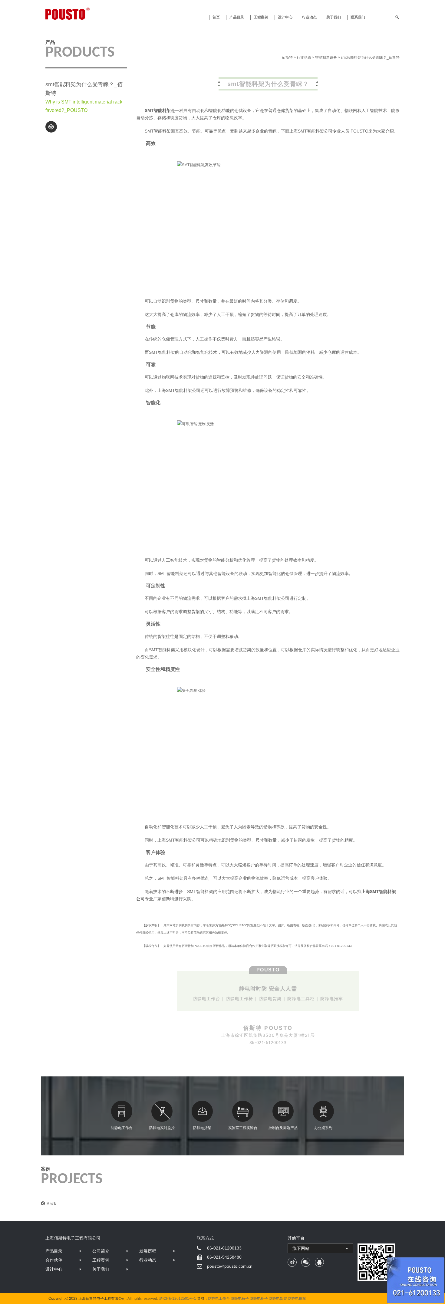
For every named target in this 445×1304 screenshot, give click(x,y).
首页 (216, 17)
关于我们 (333, 17)
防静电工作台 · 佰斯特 (89, 14)
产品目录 (53, 1251)
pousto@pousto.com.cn (229, 1266)
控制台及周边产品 (283, 1128)
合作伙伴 (53, 1260)
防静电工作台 (122, 1128)
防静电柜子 (259, 1298)
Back (50, 1203)
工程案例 (261, 17)
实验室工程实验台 (242, 1128)
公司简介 (100, 1251)
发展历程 (147, 1251)
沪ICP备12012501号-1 (177, 1298)
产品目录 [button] (236, 17)
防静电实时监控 (162, 1128)
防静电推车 (297, 1298)
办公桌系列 (323, 1128)
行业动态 (309, 17)
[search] (397, 17)
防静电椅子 (240, 1298)
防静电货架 (202, 1128)
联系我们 (358, 17)
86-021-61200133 (224, 1248)
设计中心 (285, 17)
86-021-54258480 (224, 1257)
